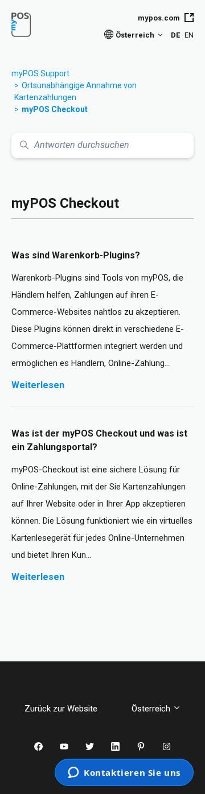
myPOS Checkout (55, 109)
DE (175, 35)
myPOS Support (40, 73)
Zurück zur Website (69, 709)
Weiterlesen (47, 385)
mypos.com (159, 18)
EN (189, 35)
